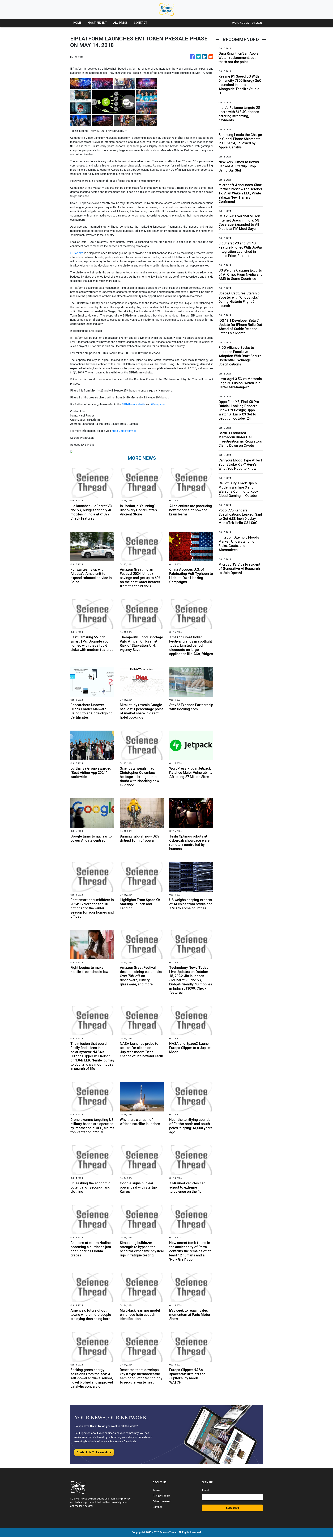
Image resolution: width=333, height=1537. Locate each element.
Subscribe (232, 1507)
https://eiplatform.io (124, 430)
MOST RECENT (97, 22)
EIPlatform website (133, 404)
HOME (77, 22)
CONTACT (140, 22)
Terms (156, 1490)
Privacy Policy (161, 1495)
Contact (157, 1507)
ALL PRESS (120, 22)
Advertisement (161, 1501)
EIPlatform (76, 253)
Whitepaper (158, 404)
